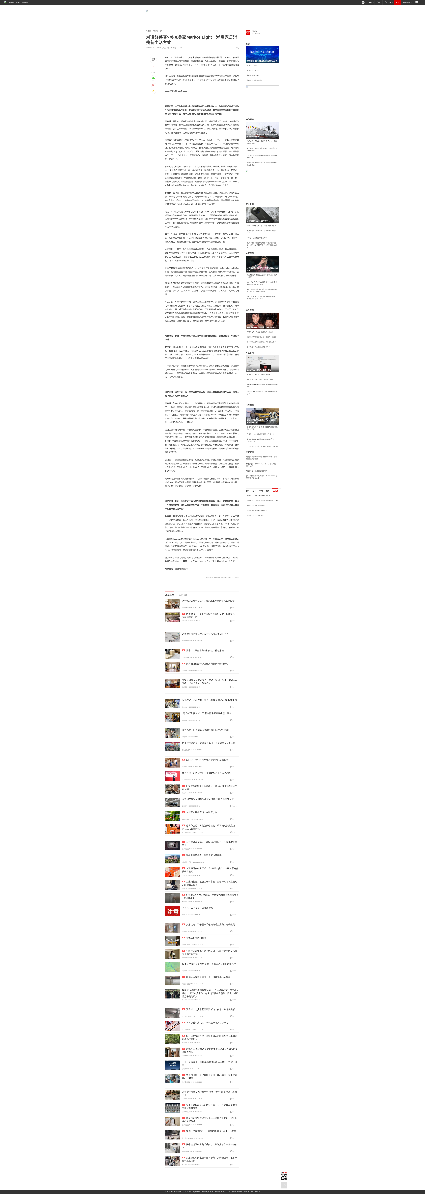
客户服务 (217, 1192)
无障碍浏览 (25, 2)
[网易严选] (378, 2)
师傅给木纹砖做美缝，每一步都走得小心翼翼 (208, 977)
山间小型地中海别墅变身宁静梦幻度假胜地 (207, 760)
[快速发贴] (153, 59)
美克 (207, 76)
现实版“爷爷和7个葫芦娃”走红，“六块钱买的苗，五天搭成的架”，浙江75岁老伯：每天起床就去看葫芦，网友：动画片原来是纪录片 (210, 993)
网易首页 (11, 2)
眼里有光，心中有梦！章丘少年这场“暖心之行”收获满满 (209, 700)
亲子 (254, 491)
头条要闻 (250, 119)
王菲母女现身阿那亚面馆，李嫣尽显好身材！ (262, 342)
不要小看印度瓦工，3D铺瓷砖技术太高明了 (207, 1022)
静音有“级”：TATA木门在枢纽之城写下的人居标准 (206, 773)
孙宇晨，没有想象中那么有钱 (257, 238)
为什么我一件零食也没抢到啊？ (258, 523)
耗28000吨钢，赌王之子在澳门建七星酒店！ (262, 226)
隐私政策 (224, 1192)
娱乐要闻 (250, 310)
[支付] (385, 2)
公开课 (275, 491)
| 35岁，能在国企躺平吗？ (256, 471)
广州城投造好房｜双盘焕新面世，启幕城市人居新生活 (208, 743)
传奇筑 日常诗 (252, 65)
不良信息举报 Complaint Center (237, 1192)
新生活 (181, 57)
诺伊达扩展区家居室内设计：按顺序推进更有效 (205, 634)
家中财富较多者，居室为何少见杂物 (204, 855)
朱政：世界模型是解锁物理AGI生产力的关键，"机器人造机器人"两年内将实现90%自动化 (262, 245)
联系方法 (204, 1192)
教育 (267, 491)
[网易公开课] (371, 2)
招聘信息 (210, 1192)
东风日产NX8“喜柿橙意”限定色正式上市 (260, 434)
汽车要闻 (250, 405)
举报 (237, 48)
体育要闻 (250, 253)
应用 (17, 2)
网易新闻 (254, 31)
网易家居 (155, 31)
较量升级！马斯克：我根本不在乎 (258, 374)
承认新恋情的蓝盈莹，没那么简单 (258, 347)
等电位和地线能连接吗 (197, 937)
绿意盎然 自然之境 (253, 70)
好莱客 (191, 57)
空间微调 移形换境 (253, 75)
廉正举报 (250, 1192)
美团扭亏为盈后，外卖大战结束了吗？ (260, 379)
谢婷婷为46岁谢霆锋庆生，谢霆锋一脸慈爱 (261, 337)
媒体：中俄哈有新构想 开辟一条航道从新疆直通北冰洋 (209, 964)
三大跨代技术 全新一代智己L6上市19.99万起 (262, 446)
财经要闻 (250, 204)
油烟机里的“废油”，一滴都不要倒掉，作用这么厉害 (211, 1131)
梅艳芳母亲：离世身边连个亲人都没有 (260, 332)
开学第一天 (251, 518)
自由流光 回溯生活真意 (255, 80)
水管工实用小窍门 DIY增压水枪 (201, 812)
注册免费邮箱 (406, 2)
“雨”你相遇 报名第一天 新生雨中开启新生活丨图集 (206, 713)
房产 (247, 491)
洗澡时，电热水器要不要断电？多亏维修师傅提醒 (210, 1009)
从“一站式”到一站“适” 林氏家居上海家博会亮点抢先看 (208, 600)
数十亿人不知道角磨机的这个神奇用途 (205, 650)
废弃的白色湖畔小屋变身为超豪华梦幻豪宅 (207, 663)
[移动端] (364, 2)
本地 (261, 491)
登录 (397, 2)
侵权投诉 (257, 1192)
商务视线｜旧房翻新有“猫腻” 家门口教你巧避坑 (205, 730)
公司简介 (197, 1192)
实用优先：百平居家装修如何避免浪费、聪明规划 (210, 924)
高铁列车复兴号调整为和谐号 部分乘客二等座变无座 (208, 799)
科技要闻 (250, 353)
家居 (206, 57)
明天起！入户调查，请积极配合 (197, 908)
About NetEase (189, 1192)
